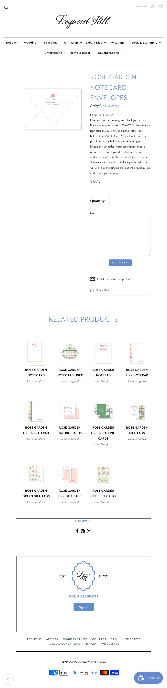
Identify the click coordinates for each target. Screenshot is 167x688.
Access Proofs (141, 6)
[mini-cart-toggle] (160, 6)
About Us (34, 639)
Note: (93, 213)
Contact (99, 639)
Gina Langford (109, 105)
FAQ (114, 639)
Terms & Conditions (64, 643)
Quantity (97, 201)
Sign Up (83, 607)
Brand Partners (75, 639)
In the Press (131, 639)
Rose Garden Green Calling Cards (103, 433)
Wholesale (110, 643)
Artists (52, 639)
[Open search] (6, 7)
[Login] (153, 6)
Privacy (91, 643)
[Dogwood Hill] (83, 22)
